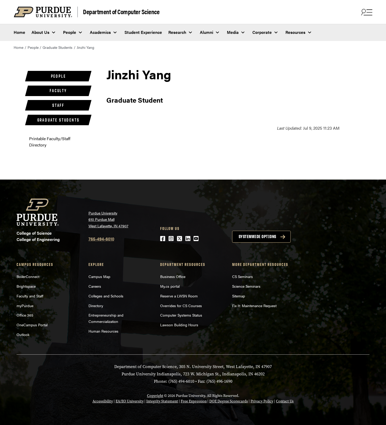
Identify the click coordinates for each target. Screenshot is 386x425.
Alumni (206, 32)
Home (19, 32)
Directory (95, 305)
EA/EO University (130, 401)
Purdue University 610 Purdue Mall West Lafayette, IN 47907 (108, 219)
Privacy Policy (262, 401)
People (69, 32)
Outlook (23, 334)
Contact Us (285, 401)
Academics (100, 32)
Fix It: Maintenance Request (254, 305)
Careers (94, 286)
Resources (295, 32)
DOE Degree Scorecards (228, 401)
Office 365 (25, 315)
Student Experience (143, 32)
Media (233, 32)
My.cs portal (170, 286)
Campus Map (99, 276)
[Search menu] (366, 12)
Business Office (172, 276)
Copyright (155, 395)
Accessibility (102, 401)
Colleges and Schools (105, 295)
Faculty (58, 90)
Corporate (262, 32)
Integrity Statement (162, 401)
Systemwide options (257, 236)
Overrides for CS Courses (181, 305)
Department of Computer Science (121, 11)
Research (177, 32)
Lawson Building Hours (179, 324)
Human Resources (103, 331)
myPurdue (25, 305)
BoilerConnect (28, 276)
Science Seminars (246, 286)
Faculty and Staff (30, 295)
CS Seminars (242, 276)
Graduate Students (57, 47)
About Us (40, 32)
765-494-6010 (101, 239)
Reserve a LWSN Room (179, 295)
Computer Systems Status (181, 315)
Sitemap (238, 295)
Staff (58, 105)
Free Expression (194, 401)
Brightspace (26, 286)
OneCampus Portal (32, 324)
